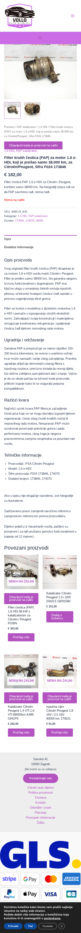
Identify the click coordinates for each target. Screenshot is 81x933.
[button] (40, 38)
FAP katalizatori (26, 127)
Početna (9, 127)
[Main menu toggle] (73, 16)
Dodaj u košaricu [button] (57, 616)
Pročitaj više (21, 637)
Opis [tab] (7, 239)
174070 (30, 220)
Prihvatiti (13, 926)
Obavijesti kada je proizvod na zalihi (33, 145)
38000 (39, 220)
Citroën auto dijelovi (40, 787)
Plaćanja (40, 812)
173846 (19, 220)
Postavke (48, 926)
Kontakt (40, 802)
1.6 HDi (42, 127)
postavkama (52, 918)
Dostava (40, 797)
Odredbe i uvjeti (40, 807)
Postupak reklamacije (40, 817)
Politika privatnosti (40, 792)
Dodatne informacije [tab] (18, 247)
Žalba (40, 822)
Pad (30, 926)
